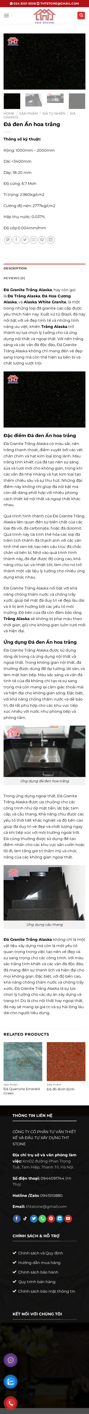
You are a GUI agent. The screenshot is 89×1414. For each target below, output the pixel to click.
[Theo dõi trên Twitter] (34, 1219)
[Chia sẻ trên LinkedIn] (51, 240)
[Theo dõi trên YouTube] (68, 1219)
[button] (6, 15)
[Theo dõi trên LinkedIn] (60, 1219)
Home (9, 113)
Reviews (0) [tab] (14, 278)
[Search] (81, 16)
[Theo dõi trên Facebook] (17, 1219)
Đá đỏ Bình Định (61, 1089)
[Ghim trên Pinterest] (42, 240)
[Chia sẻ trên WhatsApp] (8, 240)
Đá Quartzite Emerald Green (22, 1091)
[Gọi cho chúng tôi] (42, 1219)
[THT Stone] (44, 15)
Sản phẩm (28, 113)
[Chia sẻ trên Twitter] (25, 240)
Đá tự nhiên (54, 113)
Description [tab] (15, 268)
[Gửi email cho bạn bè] (33, 240)
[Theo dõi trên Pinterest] (51, 1219)
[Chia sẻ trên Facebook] (16, 240)
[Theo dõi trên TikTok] (25, 1219)
